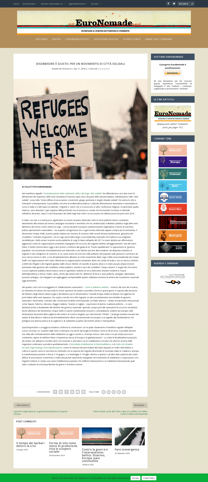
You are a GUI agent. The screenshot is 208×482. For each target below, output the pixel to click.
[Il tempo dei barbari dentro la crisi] (31, 433)
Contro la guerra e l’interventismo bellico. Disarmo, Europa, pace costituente (95, 455)
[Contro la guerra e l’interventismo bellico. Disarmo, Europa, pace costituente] (97, 436)
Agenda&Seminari (77, 3)
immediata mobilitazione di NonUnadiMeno (91, 344)
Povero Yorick (132, 39)
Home (16, 3)
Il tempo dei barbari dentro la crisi (30, 444)
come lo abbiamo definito (97, 287)
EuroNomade (28, 3)
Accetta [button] (135, 478)
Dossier (94, 3)
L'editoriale (93, 68)
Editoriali (42, 39)
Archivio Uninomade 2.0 (52, 3)
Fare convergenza (127, 449)
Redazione (67, 68)
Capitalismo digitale (106, 39)
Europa (56, 39)
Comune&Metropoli (77, 39)
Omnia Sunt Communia (158, 39)
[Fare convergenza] (130, 436)
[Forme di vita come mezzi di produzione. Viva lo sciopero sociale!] (64, 433)
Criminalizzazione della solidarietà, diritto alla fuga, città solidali (72, 193)
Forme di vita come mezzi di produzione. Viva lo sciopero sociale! (63, 447)
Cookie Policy (149, 478)
